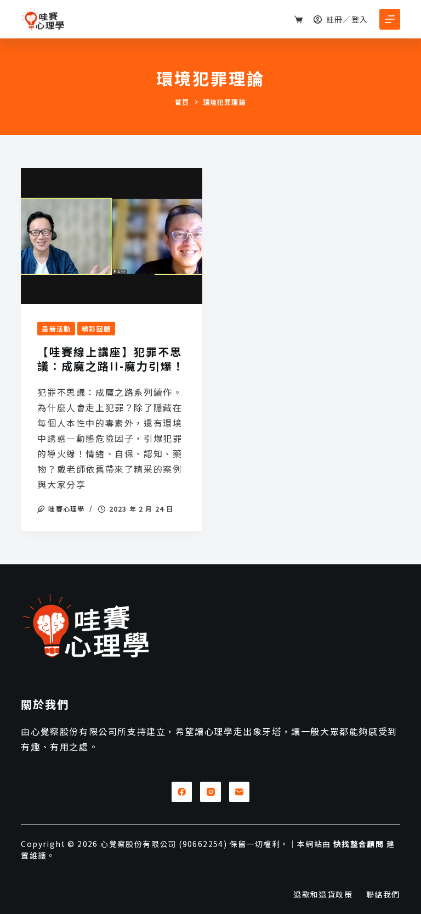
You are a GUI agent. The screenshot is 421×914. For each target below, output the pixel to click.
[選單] (389, 19)
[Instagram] (210, 792)
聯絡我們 (383, 894)
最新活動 (56, 328)
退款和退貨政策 (322, 894)
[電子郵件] (239, 792)
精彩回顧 (96, 328)
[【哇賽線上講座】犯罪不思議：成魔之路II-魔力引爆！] (111, 236)
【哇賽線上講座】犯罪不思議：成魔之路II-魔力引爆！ (111, 359)
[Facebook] (182, 792)
